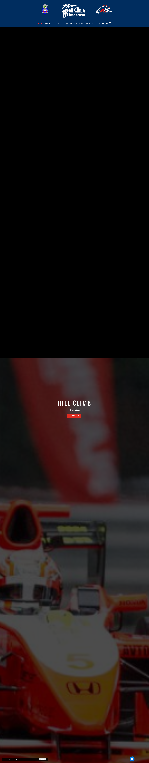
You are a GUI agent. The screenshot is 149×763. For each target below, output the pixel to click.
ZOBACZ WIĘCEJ (74, 416)
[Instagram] (110, 24)
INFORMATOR (73, 23)
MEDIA (62, 23)
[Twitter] (103, 24)
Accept (42, 759)
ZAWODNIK (56, 23)
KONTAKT (87, 23)
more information (33, 759)
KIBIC (67, 23)
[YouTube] (107, 24)
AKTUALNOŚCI (47, 23)
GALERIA (81, 23)
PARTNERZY (95, 23)
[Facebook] (99, 24)
